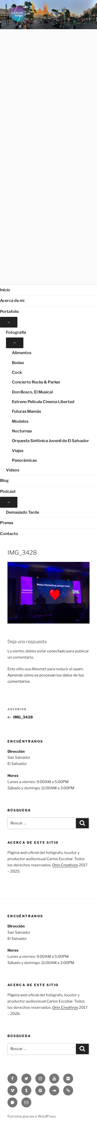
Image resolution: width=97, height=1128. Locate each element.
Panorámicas (24, 460)
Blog (4, 480)
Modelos (20, 421)
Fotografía (16, 332)
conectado (56, 651)
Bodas (18, 362)
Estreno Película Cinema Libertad (43, 401)
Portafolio (9, 311)
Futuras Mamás (26, 411)
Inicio (5, 290)
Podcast (8, 491)
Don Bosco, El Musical (32, 392)
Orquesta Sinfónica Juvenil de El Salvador (50, 440)
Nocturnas (22, 431)
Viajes (17, 450)
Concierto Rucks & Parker (36, 382)
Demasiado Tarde (22, 512)
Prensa (6, 522)
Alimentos (21, 352)
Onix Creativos (65, 865)
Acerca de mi (12, 300)
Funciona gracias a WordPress (31, 1116)
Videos (12, 470)
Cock (17, 372)
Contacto (9, 533)
